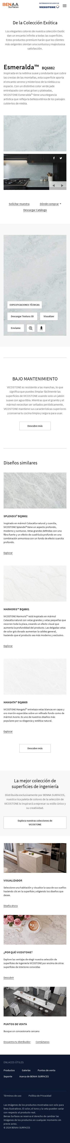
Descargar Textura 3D (22, 316)
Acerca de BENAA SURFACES (34, 1076)
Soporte (8, 1076)
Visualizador (13, 880)
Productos (9, 1070)
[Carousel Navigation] (57, 184)
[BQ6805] (35, 677)
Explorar (8, 552)
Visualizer (49, 316)
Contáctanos (42, 1041)
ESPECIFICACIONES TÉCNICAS (24, 304)
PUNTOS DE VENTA (15, 1024)
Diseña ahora (11, 905)
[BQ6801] (35, 584)
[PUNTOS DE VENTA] (35, 1001)
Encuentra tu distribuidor (17, 1041)
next (62, 185)
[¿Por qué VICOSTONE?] (35, 930)
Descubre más (35, 426)
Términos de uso (12, 1095)
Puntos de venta (46, 1070)
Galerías (26, 1070)
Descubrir (9, 977)
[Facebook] (54, 158)
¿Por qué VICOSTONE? (18, 952)
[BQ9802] (35, 490)
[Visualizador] (35, 858)
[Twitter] (60, 158)
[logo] (11, 5)
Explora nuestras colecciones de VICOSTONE (35, 822)
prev (53, 185)
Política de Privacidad (40, 1095)
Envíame (15, 328)
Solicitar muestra (19, 204)
